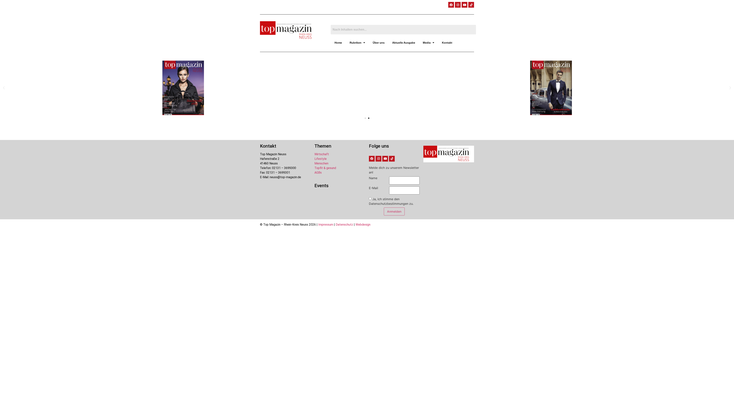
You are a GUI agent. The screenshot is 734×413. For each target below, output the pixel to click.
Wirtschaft (321, 154)
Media (427, 42)
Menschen (321, 163)
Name (373, 178)
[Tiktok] (471, 5)
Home (338, 42)
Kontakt (447, 42)
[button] (4, 88)
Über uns (379, 42)
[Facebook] (451, 5)
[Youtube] (464, 5)
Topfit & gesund (325, 168)
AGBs (318, 172)
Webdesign (363, 224)
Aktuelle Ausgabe (403, 42)
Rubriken (355, 42)
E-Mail (373, 187)
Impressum (325, 224)
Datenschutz (344, 224)
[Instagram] (458, 5)
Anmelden (394, 211)
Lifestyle (320, 159)
